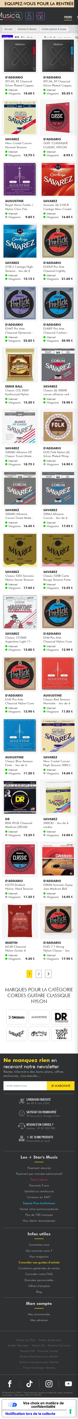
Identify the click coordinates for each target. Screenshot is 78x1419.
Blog (39, 1291)
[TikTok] (29, 1383)
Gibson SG (38, 1345)
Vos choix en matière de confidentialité (43, 1405)
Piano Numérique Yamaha (39, 1367)
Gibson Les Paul (26, 1340)
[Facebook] (10, 1383)
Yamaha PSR (27, 1351)
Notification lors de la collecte (30, 1413)
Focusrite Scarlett (48, 1351)
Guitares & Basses (27, 29)
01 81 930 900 (46, 1128)
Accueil (8, 29)
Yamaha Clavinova (59, 1345)
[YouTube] (68, 1383)
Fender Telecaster (18, 1345)
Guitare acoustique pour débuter (39, 1362)
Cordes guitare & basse (54, 29)
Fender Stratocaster (50, 1340)
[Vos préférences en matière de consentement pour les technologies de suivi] (70, 1411)
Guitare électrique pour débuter (39, 1356)
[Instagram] (48, 1383)
